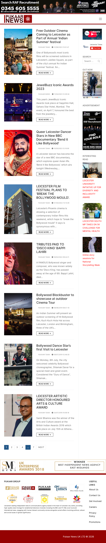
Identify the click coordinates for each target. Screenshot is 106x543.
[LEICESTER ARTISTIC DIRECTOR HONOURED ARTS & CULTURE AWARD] (18, 415)
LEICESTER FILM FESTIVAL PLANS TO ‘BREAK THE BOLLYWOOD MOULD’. (52, 192)
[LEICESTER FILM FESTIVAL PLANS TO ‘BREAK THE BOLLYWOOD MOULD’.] (18, 209)
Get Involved (95, 501)
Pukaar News (44, 94)
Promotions (94, 522)
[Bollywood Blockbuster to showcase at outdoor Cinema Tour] (18, 314)
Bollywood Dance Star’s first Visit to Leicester (53, 347)
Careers (93, 507)
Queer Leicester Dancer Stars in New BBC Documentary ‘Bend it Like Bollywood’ (53, 137)
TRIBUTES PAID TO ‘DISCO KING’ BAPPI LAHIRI (50, 248)
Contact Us (94, 495)
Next (41, 447)
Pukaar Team (44, 47)
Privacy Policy (92, 514)
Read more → (45, 73)
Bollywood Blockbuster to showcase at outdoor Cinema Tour (55, 298)
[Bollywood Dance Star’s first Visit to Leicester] (18, 365)
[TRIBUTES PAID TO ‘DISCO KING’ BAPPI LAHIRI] (18, 263)
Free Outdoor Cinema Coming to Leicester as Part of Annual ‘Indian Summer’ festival (53, 36)
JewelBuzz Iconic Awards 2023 (55, 87)
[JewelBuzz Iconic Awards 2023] (18, 102)
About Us (93, 489)
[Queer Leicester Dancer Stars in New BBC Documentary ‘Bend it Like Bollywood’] (18, 153)
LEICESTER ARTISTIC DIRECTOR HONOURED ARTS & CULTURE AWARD (53, 401)
